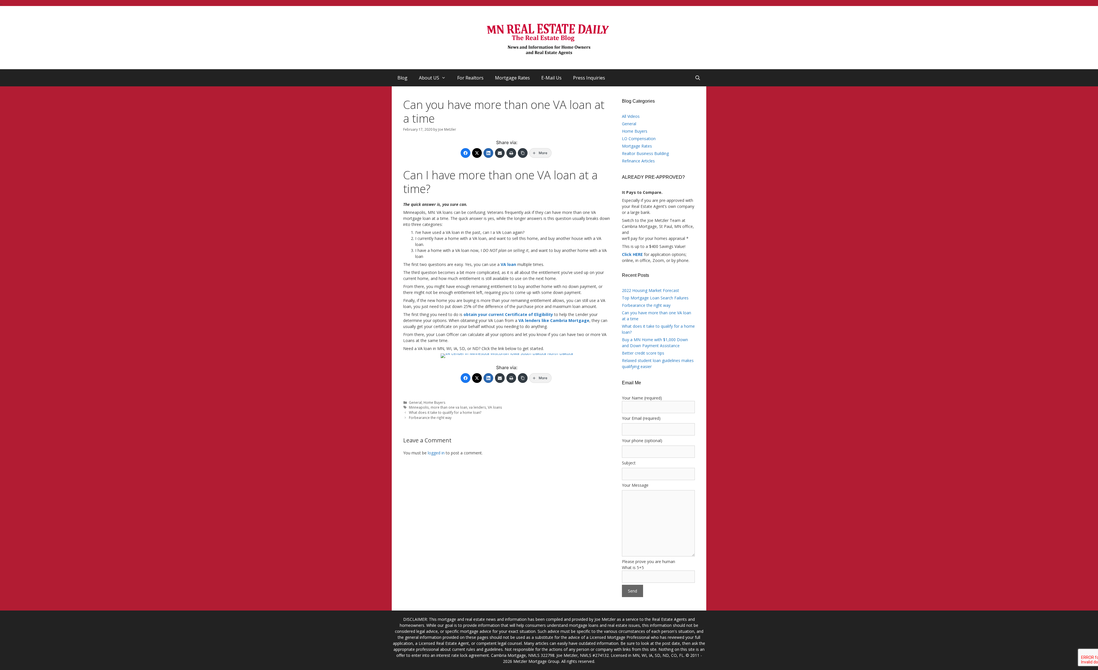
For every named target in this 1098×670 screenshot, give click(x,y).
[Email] (500, 153)
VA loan (508, 264)
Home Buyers (434, 402)
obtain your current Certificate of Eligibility (508, 314)
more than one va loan (449, 407)
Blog (402, 78)
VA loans (495, 407)
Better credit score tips (643, 353)
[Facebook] (465, 153)
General (415, 402)
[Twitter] (477, 153)
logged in (436, 453)
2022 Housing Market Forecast (650, 290)
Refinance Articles (638, 161)
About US (429, 78)
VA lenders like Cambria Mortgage (553, 320)
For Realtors (470, 78)
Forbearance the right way (430, 417)
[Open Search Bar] (697, 77)
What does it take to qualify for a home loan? (445, 412)
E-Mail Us (551, 78)
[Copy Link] (523, 153)
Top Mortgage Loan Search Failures (655, 298)
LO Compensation (639, 138)
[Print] (511, 153)
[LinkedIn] (488, 153)
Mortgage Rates (512, 78)
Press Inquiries (589, 78)
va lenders (477, 407)
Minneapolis (419, 407)
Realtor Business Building (645, 153)
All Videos (631, 116)
